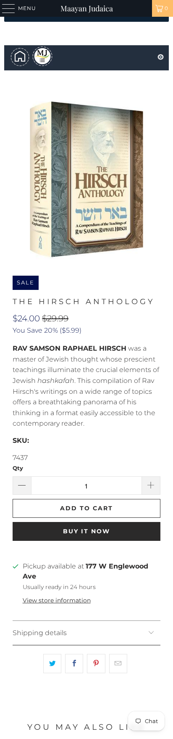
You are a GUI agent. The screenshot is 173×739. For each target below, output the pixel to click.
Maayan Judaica (86, 8)
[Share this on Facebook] (74, 663)
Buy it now (86, 531)
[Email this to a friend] (118, 663)
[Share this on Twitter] (52, 663)
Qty (18, 468)
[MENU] (4, 8)
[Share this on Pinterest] (96, 663)
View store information (57, 600)
